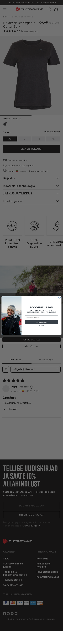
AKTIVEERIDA (41, 322)
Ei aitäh (41, 325)
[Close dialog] (59, 298)
